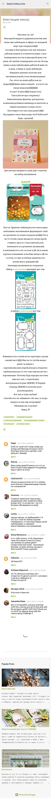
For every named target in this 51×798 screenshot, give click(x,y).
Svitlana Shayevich (19, 570)
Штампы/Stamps (23, 424)
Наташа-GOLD (17, 589)
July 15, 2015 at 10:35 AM (34, 589)
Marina (14, 462)
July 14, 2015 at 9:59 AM (31, 478)
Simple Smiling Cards (16, 4)
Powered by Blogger (27, 795)
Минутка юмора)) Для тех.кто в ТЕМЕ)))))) (19, 729)
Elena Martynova (18, 535)
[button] (4, 27)
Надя (13, 443)
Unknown (15, 558)
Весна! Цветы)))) (8, 689)
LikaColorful (16, 478)
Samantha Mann (18, 601)
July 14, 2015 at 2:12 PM (28, 558)
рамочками (26, 311)
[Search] (47, 4)
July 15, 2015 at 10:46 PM (34, 601)
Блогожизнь (7, 769)
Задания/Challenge (24, 417)
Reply (13, 457)
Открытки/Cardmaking (12, 420)
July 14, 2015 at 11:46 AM (36, 535)
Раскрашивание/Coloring (34, 420)
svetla (14, 514)
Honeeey (15, 495)
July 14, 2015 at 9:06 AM (26, 462)
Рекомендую (9, 424)
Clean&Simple (9, 417)
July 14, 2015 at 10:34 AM (28, 495)
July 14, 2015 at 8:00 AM (25, 443)
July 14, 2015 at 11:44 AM (26, 514)
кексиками (20, 269)
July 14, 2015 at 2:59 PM (37, 570)
